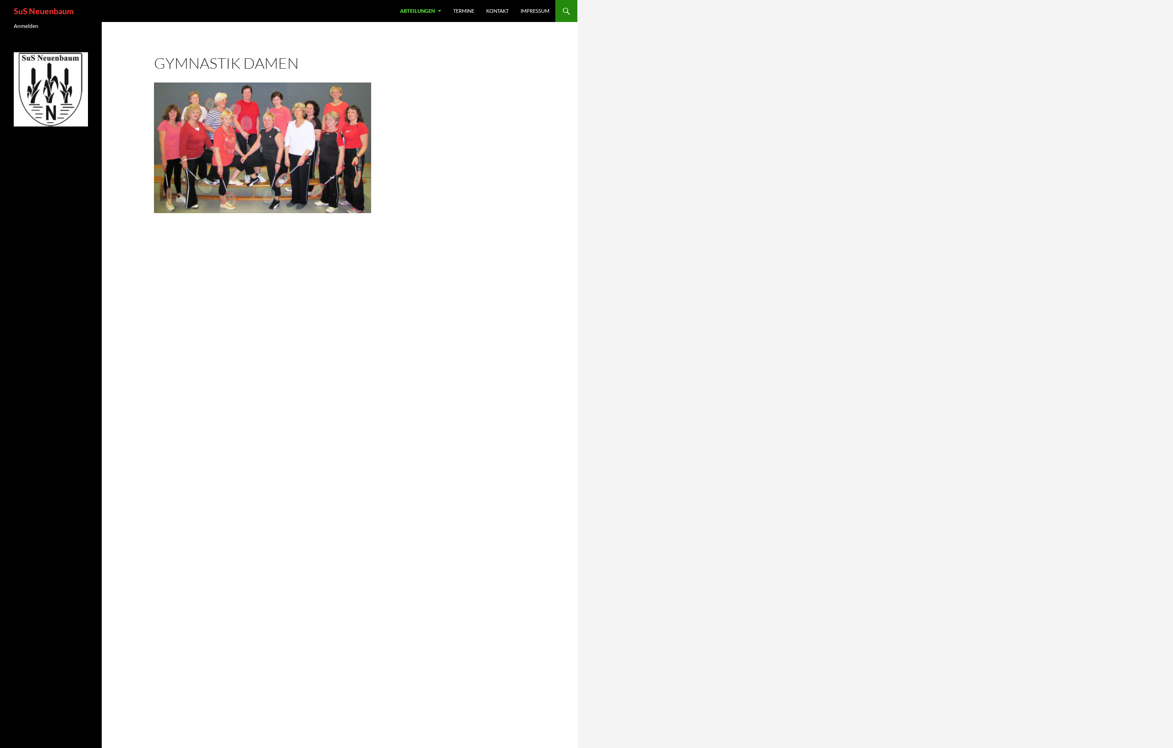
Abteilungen (417, 11)
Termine (463, 11)
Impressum (535, 11)
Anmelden (26, 25)
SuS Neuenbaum (44, 11)
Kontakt (497, 11)
